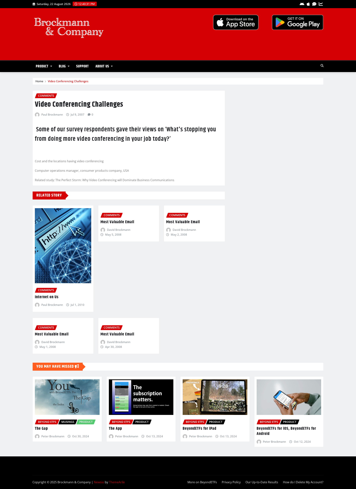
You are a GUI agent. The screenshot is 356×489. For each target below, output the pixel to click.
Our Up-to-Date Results (261, 482)
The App (115, 428)
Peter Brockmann (52, 436)
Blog (63, 66)
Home (39, 81)
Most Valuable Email (117, 222)
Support (82, 66)
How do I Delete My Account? (303, 482)
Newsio (99, 482)
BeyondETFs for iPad (199, 428)
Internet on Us (47, 297)
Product (42, 66)
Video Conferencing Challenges (68, 81)
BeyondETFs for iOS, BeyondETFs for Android (286, 431)
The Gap (41, 428)
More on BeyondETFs (202, 482)
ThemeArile (117, 482)
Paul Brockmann (52, 114)
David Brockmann (118, 230)
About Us (102, 66)
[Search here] (322, 66)
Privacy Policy (231, 482)
